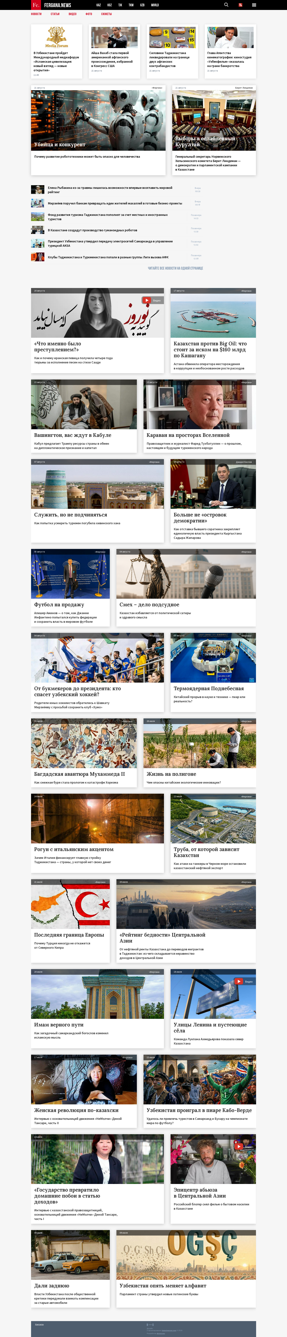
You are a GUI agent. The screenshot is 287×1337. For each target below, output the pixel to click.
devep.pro (161, 1333)
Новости (36, 14)
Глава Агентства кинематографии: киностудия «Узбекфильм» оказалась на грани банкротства (229, 59)
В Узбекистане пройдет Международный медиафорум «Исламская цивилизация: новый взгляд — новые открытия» (56, 61)
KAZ (98, 5)
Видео (73, 14)
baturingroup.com (169, 1330)
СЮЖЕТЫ (106, 14)
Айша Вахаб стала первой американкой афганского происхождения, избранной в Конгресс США (112, 59)
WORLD (155, 5)
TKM (131, 5)
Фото (89, 14)
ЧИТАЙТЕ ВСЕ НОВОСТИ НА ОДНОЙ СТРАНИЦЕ (175, 268)
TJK (120, 5)
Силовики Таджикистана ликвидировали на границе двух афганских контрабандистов (169, 59)
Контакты (39, 1324)
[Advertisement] (233, 235)
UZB (142, 5)
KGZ (109, 5)
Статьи (55, 14)
